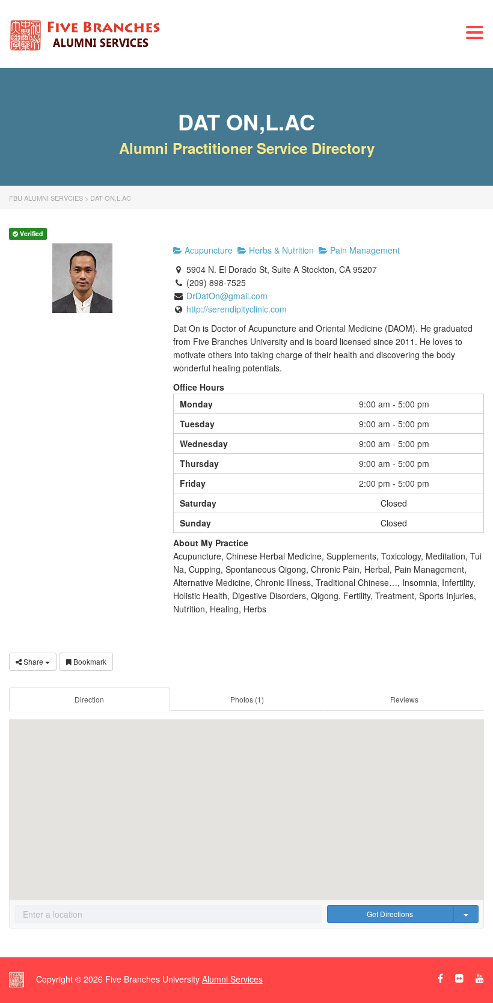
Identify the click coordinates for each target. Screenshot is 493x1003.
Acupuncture (207, 250)
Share (33, 661)
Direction (89, 699)
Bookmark (89, 661)
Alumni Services (232, 979)
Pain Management (364, 250)
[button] (246, 800)
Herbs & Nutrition (280, 250)
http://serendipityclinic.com (236, 309)
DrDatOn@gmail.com (227, 296)
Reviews (404, 699)
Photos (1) (247, 699)
